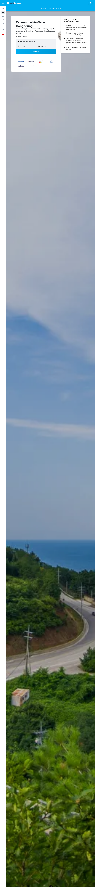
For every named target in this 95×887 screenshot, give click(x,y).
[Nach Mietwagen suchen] (3, 16)
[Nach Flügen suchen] (3, 8)
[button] (3, 3)
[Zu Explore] (3, 24)
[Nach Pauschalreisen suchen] (3, 20)
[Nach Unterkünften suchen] (3, 12)
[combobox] (23, 37)
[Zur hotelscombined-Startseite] (14, 3)
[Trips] (3, 29)
